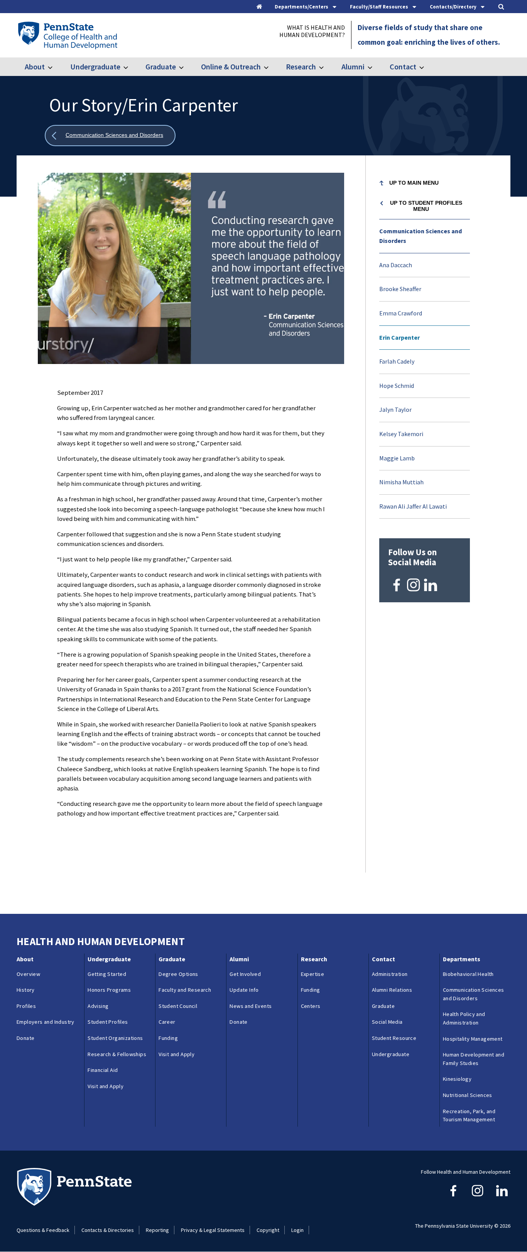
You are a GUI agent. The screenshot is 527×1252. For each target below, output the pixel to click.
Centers (311, 1006)
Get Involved (245, 974)
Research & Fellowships (117, 1054)
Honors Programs (109, 989)
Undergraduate (95, 66)
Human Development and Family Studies (473, 1059)
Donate (25, 1038)
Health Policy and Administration (464, 1018)
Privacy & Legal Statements (213, 1230)
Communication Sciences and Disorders (420, 236)
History (26, 989)
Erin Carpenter (399, 337)
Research (301, 66)
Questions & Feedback (43, 1230)
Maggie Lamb (397, 458)
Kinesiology (457, 1078)
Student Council (178, 1006)
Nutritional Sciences (467, 1095)
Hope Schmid (396, 385)
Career (167, 1021)
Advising (98, 1006)
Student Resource (394, 1038)
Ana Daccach (395, 265)
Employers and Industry (45, 1021)
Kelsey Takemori (401, 434)
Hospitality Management (473, 1038)
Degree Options (178, 974)
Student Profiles (108, 1021)
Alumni (352, 66)
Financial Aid (103, 1070)
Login (297, 1230)
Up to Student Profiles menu (426, 206)
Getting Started (107, 974)
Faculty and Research (185, 989)
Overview (28, 974)
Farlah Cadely (396, 361)
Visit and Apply (105, 1086)
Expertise (312, 974)
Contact (403, 66)
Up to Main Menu (414, 183)
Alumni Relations (392, 989)
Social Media (387, 1021)
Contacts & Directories (107, 1230)
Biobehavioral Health (468, 974)
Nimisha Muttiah (401, 482)
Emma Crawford (400, 313)
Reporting (157, 1230)
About (35, 66)
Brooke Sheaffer (400, 289)
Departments (461, 959)
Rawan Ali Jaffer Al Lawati (413, 506)
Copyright (268, 1230)
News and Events (251, 1006)
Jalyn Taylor (395, 409)
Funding (168, 1038)
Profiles (26, 1006)
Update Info (244, 989)
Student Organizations (115, 1038)
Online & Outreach (231, 66)
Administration (390, 974)
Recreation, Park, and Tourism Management (469, 1115)
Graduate (160, 66)
